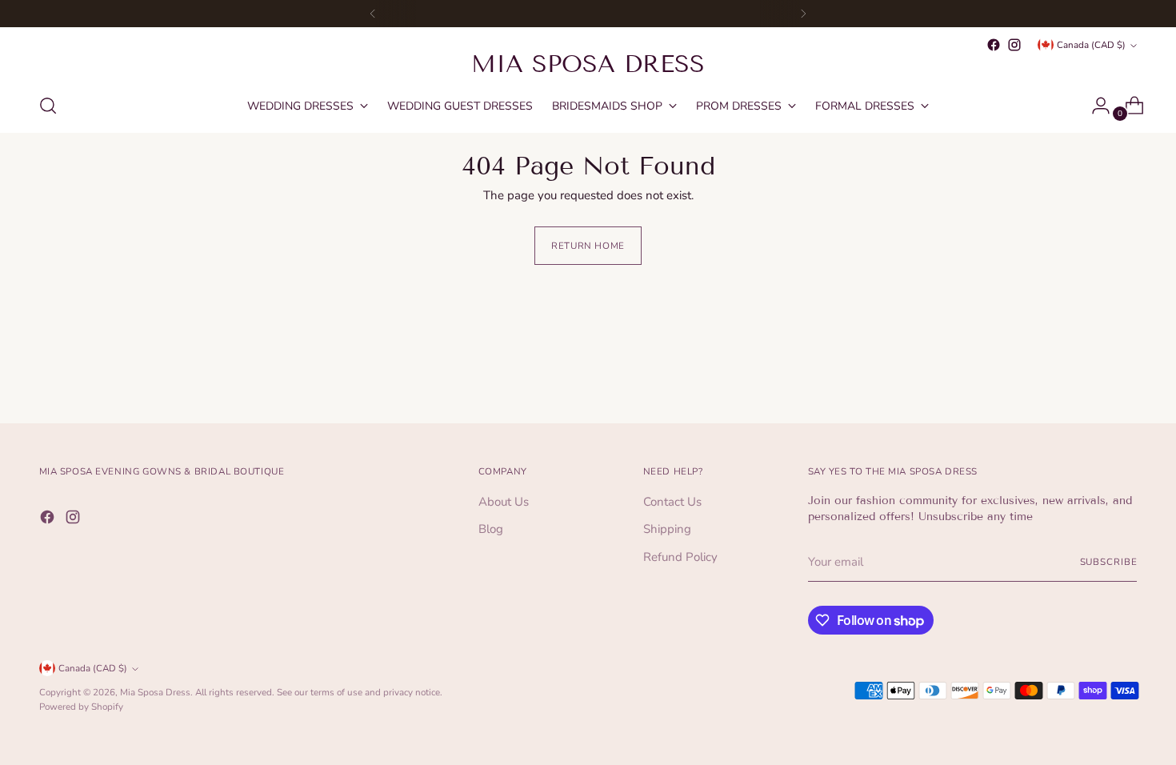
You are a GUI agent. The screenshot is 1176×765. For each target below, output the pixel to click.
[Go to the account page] (1094, 106)
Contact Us (672, 502)
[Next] (803, 13)
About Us (503, 502)
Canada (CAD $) (1091, 44)
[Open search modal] (48, 106)
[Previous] (372, 13)
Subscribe (1109, 561)
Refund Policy (680, 557)
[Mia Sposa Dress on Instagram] (1014, 45)
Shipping (667, 529)
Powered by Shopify (81, 706)
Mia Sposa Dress (155, 692)
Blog (490, 529)
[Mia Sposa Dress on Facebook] (993, 45)
